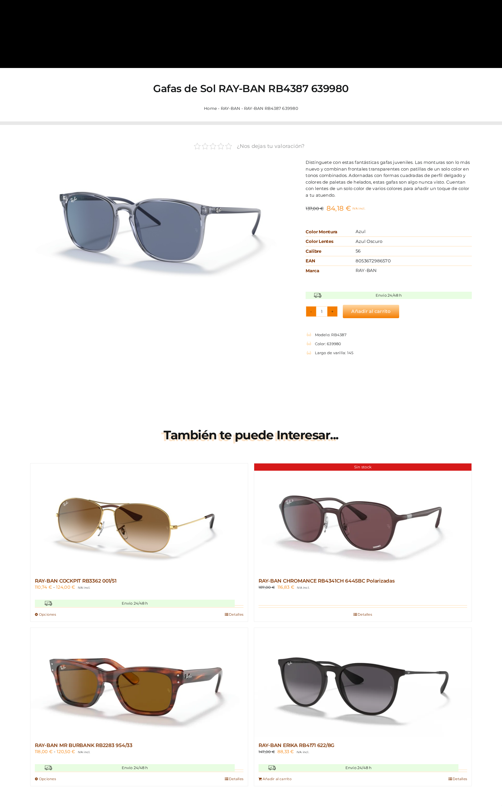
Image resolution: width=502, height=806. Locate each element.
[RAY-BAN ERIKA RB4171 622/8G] (362, 682)
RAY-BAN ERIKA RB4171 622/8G (296, 745)
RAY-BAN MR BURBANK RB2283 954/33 (83, 745)
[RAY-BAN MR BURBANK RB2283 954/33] (139, 682)
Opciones (47, 614)
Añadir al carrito (370, 311)
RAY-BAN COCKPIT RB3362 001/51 (75, 581)
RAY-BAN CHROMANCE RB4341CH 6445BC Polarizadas (327, 581)
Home (210, 108)
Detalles (236, 614)
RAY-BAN (230, 108)
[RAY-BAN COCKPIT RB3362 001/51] (139, 517)
